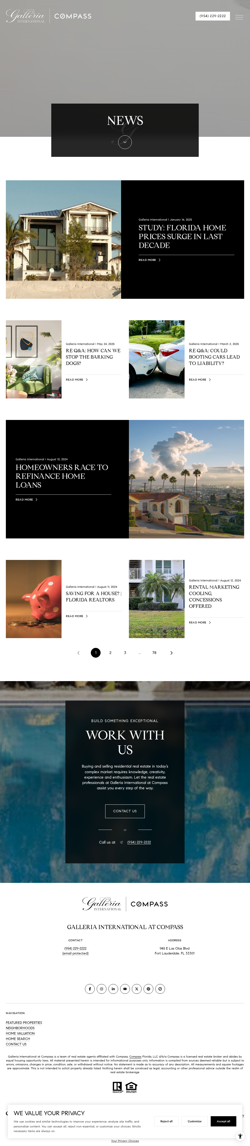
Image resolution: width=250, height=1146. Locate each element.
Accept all (223, 1121)
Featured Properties (24, 1023)
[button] (125, 811)
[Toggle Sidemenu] (239, 16)
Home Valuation (20, 1033)
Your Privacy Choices (125, 1141)
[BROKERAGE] (160, 989)
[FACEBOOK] (90, 989)
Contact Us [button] (16, 1044)
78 (154, 652)
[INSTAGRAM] (101, 989)
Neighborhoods (20, 1028)
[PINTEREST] (148, 989)
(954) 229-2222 (213, 16)
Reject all (166, 1121)
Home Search (18, 1039)
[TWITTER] (137, 989)
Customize (195, 1121)
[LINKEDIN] (113, 989)
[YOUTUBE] (125, 989)
